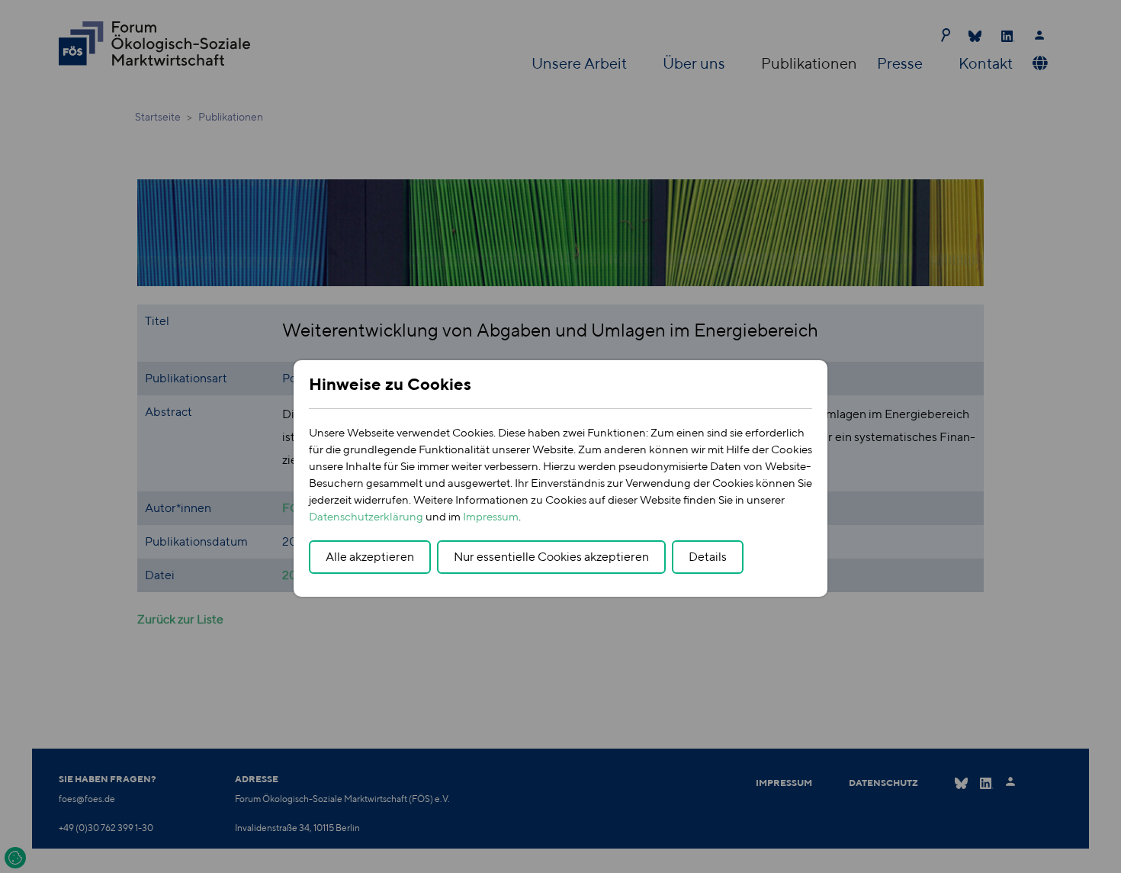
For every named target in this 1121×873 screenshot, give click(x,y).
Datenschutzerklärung (366, 516)
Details (708, 556)
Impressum (491, 516)
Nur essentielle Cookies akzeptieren (551, 556)
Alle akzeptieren (370, 556)
